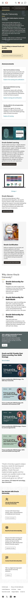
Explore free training (7, 51)
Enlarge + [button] (14, 191)
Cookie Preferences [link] (6, 589)
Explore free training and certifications (14, 79)
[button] (3, 3)
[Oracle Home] (6, 3)
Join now (4, 345)
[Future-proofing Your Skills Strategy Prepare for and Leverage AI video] (14, 417)
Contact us (8, 575)
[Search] (16, 3)
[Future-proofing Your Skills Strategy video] (14, 370)
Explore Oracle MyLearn (7, 211)
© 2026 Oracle (5, 587)
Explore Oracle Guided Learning (9, 164)
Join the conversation (10, 518)
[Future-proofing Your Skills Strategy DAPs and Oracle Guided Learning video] (14, 441)
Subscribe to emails (6, 591)
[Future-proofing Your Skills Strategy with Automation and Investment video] (14, 394)
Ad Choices (13, 589)
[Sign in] (22, 3)
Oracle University (6, 8)
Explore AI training (9, 116)
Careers (19, 589)
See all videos (5, 360)
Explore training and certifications (13, 98)
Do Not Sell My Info (19, 587)
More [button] (14, 8)
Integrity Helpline (15, 591)
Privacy (12, 587)
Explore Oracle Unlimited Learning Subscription (12, 55)
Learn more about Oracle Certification (12, 262)
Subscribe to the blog (10, 548)
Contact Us (22, 591)
